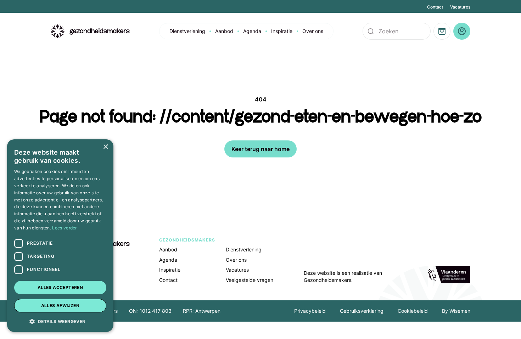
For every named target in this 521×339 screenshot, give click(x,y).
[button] (60, 321)
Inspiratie (281, 31)
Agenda (252, 31)
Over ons (312, 31)
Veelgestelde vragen (249, 280)
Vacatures (460, 7)
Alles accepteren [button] (60, 287)
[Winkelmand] (441, 31)
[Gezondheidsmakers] (90, 31)
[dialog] (60, 235)
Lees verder (64, 227)
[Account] (461, 31)
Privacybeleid (310, 311)
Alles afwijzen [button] (60, 305)
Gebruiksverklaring (361, 311)
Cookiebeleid (413, 311)
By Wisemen (456, 311)
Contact (435, 7)
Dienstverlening (187, 31)
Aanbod (224, 31)
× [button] (105, 147)
